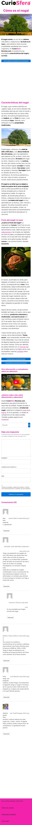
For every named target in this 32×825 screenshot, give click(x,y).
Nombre (4, 458)
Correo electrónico (9, 467)
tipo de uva (24, 347)
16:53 (27, 636)
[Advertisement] (16, 81)
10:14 (27, 551)
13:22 (27, 713)
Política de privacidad (9, 814)
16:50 (27, 676)
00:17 (27, 518)
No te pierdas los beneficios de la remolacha (16, 61)
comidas (20, 351)
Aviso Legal (5, 821)
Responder (6, 530)
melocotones (6, 232)
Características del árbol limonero (16, 359)
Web (2, 476)
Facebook (5, 419)
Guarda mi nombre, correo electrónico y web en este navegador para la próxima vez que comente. (16, 488)
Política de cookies (8, 807)
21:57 (26, 607)
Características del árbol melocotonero (16, 363)
